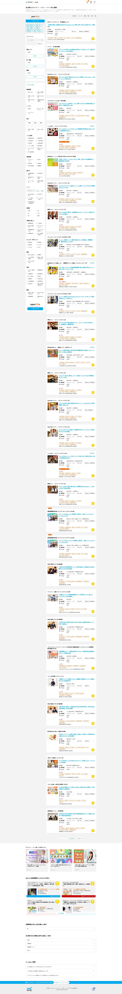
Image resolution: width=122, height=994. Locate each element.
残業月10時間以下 (40, 181)
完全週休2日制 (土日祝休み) (31, 202)
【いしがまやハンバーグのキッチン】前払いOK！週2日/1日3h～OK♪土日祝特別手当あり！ (77, 457)
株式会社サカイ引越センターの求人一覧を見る (68, 286)
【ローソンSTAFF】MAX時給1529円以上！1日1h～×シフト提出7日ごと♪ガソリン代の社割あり (77, 50)
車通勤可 (39, 254)
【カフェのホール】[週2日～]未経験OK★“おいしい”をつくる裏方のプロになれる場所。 (76, 430)
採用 (63, 988)
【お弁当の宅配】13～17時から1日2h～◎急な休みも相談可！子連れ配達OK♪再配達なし (76, 788)
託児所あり (30, 283)
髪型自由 (39, 242)
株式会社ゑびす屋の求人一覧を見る (66, 750)
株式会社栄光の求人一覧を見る (65, 584)
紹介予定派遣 (31, 165)
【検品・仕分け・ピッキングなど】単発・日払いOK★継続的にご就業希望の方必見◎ (76, 160)
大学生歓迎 (30, 140)
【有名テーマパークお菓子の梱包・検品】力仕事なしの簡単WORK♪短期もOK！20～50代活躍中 (77, 735)
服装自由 (30, 244)
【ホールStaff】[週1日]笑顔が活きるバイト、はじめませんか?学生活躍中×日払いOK (77, 404)
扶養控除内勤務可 (31, 174)
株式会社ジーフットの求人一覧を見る (66, 255)
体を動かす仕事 (31, 178)
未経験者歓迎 (31, 138)
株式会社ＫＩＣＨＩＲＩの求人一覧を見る (67, 149)
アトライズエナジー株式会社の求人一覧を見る (68, 67)
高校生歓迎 (40, 138)
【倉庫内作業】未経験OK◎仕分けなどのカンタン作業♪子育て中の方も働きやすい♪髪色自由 (71, 25)
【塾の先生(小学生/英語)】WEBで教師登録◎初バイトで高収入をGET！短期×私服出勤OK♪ (77, 814)
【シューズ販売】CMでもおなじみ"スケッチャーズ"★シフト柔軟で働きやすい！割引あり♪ (76, 297)
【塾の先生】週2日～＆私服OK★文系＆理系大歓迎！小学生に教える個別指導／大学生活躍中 (77, 707)
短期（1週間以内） (41, 93)
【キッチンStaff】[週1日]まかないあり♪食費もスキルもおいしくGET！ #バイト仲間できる (77, 78)
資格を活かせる (40, 297)
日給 (35, 122)
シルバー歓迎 (31, 145)
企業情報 (48, 988)
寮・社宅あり (31, 276)
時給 (29, 122)
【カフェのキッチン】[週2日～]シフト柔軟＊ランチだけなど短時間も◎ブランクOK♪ (77, 186)
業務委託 (39, 165)
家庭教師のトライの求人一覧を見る (66, 831)
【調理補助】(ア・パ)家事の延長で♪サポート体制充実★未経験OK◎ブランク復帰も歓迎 (76, 652)
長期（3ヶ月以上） (31, 100)
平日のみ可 (40, 194)
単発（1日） (38, 25)
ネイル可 (30, 247)
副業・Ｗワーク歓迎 (40, 149)
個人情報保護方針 (74, 988)
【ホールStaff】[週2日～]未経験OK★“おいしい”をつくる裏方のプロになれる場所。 (77, 213)
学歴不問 (30, 143)
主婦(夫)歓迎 (40, 143)
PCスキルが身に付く (31, 262)
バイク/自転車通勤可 (31, 258)
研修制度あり (40, 270)
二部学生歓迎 (40, 140)
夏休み (29, 108)
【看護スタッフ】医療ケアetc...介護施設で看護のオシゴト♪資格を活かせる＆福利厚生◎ (76, 680)
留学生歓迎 (40, 145)
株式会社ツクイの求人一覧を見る (65, 696)
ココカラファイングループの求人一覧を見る (56, 39)
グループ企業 (67, 988)
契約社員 (30, 163)
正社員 (39, 159)
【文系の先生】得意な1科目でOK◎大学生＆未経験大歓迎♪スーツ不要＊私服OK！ (76, 623)
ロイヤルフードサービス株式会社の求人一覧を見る (69, 777)
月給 (41, 122)
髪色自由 (30, 242)
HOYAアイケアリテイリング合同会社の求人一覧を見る (69, 612)
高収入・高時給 (31, 130)
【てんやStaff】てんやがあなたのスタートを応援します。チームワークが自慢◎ (77, 761)
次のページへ (80, 838)
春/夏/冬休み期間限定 (41, 100)
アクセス (52, 988)
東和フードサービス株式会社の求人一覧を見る (68, 93)
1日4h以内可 (40, 173)
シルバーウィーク (31, 113)
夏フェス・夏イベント (40, 109)
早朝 (29, 210)
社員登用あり (40, 281)
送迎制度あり (40, 273)
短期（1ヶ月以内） (38, 30)
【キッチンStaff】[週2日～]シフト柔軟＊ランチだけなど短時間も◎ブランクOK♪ (76, 376)
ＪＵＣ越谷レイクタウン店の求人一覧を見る (67, 365)
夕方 (38, 213)
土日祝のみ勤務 (31, 195)
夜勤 (37, 28)
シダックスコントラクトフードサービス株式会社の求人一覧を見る (72, 669)
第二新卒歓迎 (31, 151)
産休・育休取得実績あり (40, 284)
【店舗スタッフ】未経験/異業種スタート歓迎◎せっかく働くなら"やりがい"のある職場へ (76, 595)
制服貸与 (30, 278)
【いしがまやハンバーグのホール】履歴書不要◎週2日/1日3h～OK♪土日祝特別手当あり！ (77, 129)
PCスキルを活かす (40, 293)
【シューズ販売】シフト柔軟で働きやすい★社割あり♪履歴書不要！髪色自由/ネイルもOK (76, 240)
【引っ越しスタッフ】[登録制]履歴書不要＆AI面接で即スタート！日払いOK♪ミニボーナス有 (76, 268)
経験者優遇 (30, 296)
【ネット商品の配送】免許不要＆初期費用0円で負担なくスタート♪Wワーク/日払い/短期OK (77, 351)
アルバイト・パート (31, 160)
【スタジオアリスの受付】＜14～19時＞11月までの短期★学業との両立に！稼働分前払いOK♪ (77, 104)
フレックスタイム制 (40, 199)
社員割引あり (40, 278)
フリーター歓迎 (31, 149)
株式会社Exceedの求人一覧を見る (65, 530)
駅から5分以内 (30, 25)
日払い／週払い (30, 28)
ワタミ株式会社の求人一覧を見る (65, 803)
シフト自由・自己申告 (31, 199)
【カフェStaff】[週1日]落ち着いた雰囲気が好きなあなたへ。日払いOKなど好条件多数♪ (76, 487)
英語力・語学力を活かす (31, 293)
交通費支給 (30, 273)
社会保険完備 (31, 281)
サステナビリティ (58, 988)
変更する (35, 56)
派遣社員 (29, 30)
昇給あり (39, 276)
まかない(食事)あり (31, 270)
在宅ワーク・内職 (40, 178)
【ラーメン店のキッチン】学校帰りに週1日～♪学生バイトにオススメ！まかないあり (77, 541)
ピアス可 (39, 244)
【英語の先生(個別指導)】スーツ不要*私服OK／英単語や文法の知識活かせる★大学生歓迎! (76, 567)
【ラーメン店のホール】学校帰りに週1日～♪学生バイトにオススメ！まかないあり (76, 515)
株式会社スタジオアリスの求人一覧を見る (67, 118)
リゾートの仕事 (31, 181)
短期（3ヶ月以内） (41, 96)
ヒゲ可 (39, 247)
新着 (85, 15)
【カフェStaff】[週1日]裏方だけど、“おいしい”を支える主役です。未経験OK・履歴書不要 (76, 323)
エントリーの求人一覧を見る (64, 175)
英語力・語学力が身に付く (40, 258)
